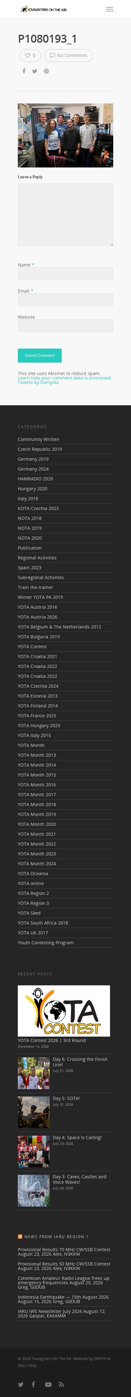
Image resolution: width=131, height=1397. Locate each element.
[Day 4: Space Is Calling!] (34, 1151)
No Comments (71, 55)
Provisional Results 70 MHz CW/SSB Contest (64, 1249)
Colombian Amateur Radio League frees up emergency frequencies (63, 1280)
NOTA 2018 (30, 518)
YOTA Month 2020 (37, 824)
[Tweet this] (35, 71)
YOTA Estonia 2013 (38, 696)
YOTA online (31, 883)
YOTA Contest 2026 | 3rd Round (52, 1040)
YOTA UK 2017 (33, 933)
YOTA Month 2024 (37, 864)
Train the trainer (35, 587)
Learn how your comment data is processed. (65, 378)
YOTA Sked (29, 913)
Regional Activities (37, 558)
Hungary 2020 (32, 489)
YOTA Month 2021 (37, 834)
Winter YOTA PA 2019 (40, 597)
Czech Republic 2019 (40, 449)
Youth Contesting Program (46, 943)
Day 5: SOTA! (66, 1098)
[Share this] (24, 71)
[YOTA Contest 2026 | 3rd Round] (64, 1011)
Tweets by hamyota (38, 382)
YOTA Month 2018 (37, 804)
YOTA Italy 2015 (34, 735)
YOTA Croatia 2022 (37, 666)
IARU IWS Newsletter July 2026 (50, 1311)
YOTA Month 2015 (37, 775)
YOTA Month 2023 (37, 854)
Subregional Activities (41, 577)
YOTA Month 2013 (37, 755)
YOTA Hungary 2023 (39, 725)
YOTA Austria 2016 (37, 607)
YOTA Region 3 (33, 903)
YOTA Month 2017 (37, 794)
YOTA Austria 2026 (37, 617)
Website (26, 317)
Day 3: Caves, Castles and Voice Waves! (80, 1179)
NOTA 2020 (30, 538)
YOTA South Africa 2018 (43, 923)
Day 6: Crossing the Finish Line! (80, 1061)
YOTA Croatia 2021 (37, 656)
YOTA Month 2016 (37, 785)
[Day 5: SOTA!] (34, 1112)
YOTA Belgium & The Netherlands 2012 (59, 627)
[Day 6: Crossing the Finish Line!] (34, 1073)
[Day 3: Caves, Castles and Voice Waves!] (34, 1191)
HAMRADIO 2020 (35, 479)
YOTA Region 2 (33, 893)
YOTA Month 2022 (37, 844)
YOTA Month (31, 745)
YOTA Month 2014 (37, 765)
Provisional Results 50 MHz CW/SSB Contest (64, 1264)
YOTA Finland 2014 (38, 706)
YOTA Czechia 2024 (38, 686)
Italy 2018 (28, 498)
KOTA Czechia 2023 (38, 508)
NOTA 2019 (30, 528)
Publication (30, 548)
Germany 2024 (33, 469)
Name (26, 265)
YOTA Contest (32, 646)
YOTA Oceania (33, 873)
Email (25, 291)
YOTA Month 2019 (37, 814)
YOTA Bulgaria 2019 (39, 637)
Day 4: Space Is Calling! (77, 1137)
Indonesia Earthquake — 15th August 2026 (63, 1297)
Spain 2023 (29, 567)
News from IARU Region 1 (56, 1236)
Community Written (38, 439)
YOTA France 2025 (37, 716)
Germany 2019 (33, 459)
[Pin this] (47, 71)
